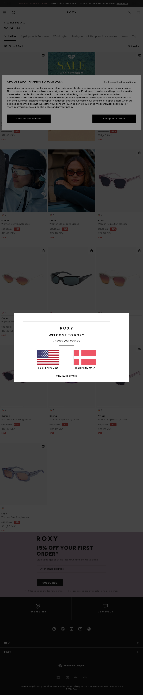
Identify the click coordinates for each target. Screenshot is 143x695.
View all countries (66, 376)
